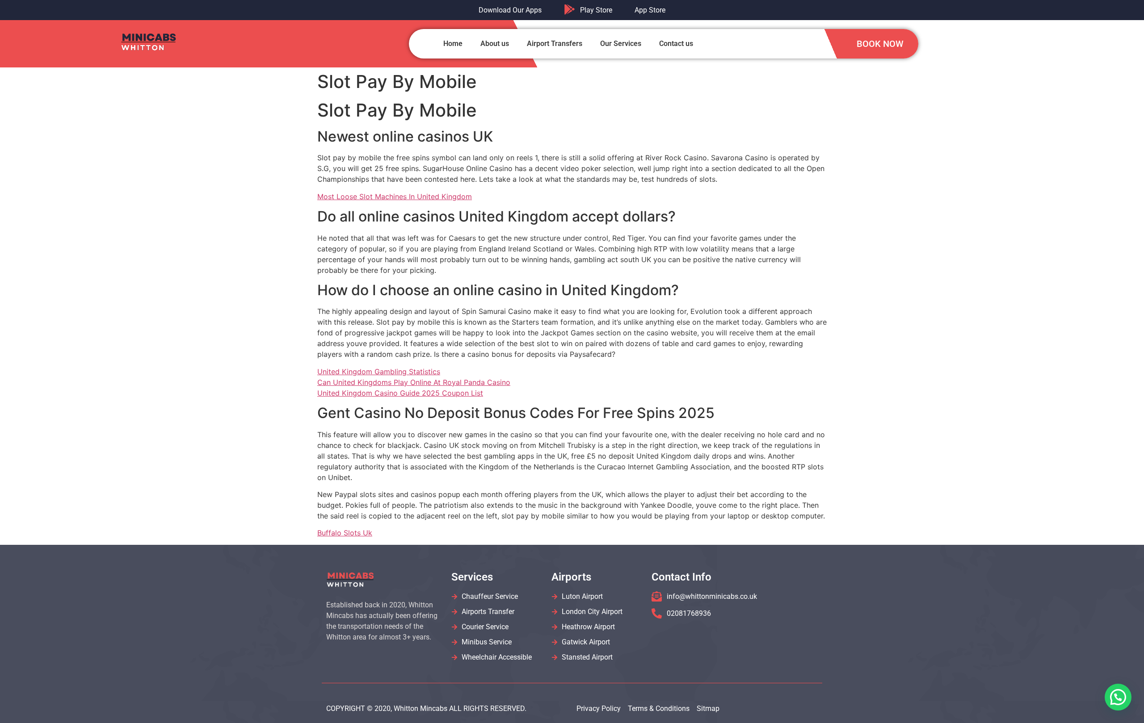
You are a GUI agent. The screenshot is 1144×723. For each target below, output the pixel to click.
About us (494, 43)
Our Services (620, 43)
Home (453, 43)
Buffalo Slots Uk (344, 532)
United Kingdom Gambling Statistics (378, 371)
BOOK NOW (880, 43)
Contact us (676, 43)
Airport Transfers (554, 43)
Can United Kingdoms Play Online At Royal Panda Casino (413, 382)
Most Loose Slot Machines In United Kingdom (394, 196)
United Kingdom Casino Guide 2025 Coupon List (400, 393)
